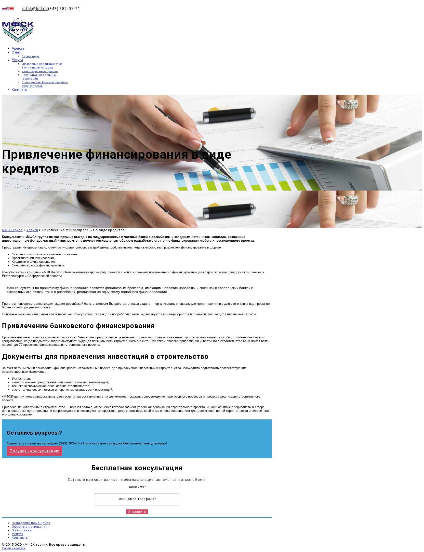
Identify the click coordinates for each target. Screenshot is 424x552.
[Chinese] (12, 8)
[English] (8, 8)
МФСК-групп (12, 230)
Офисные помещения (30, 526)
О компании (22, 530)
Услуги (17, 60)
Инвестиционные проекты (40, 71)
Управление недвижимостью (42, 64)
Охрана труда (31, 56)
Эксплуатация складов (37, 67)
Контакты (19, 90)
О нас (16, 52)
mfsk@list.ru (35, 8)
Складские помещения (31, 523)
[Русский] (4, 8)
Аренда (18, 48)
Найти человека (14, 548)
